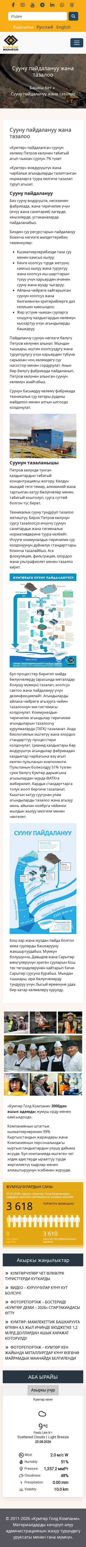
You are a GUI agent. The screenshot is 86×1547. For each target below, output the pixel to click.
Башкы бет (41, 87)
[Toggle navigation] (76, 42)
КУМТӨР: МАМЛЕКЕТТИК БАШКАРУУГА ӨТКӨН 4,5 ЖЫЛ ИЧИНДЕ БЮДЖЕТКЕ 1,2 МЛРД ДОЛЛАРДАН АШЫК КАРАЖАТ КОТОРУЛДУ (42, 1330)
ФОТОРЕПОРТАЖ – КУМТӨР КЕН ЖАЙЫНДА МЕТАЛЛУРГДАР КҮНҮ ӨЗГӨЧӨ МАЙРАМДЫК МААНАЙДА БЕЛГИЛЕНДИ (42, 1353)
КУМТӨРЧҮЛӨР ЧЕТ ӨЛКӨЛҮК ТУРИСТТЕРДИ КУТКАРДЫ (34, 1276)
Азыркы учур (43, 1390)
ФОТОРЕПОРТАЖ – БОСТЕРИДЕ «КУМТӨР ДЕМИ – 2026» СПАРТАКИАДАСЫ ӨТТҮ (42, 1307)
